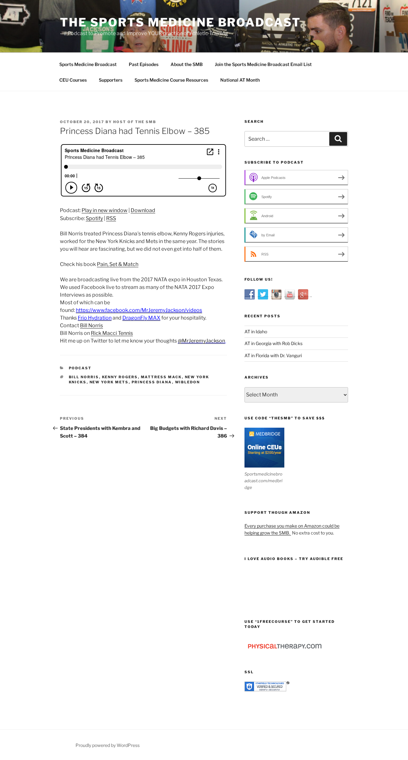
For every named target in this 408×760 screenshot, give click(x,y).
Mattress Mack (161, 377)
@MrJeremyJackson (201, 341)
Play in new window (104, 210)
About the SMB (187, 64)
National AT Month (240, 80)
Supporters (110, 80)
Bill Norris (91, 325)
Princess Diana (152, 382)
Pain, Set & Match (117, 264)
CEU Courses (73, 80)
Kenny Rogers (120, 377)
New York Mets (109, 382)
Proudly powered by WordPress (108, 745)
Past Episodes (143, 64)
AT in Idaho (255, 331)
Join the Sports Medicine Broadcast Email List (263, 64)
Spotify (94, 218)
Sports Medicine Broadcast (88, 64)
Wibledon (187, 382)
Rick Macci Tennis (112, 333)
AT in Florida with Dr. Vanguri (273, 355)
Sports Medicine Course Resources (171, 80)
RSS (111, 218)
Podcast (80, 368)
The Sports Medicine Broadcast (180, 22)
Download (143, 210)
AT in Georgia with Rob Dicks (273, 343)
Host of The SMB (134, 122)
